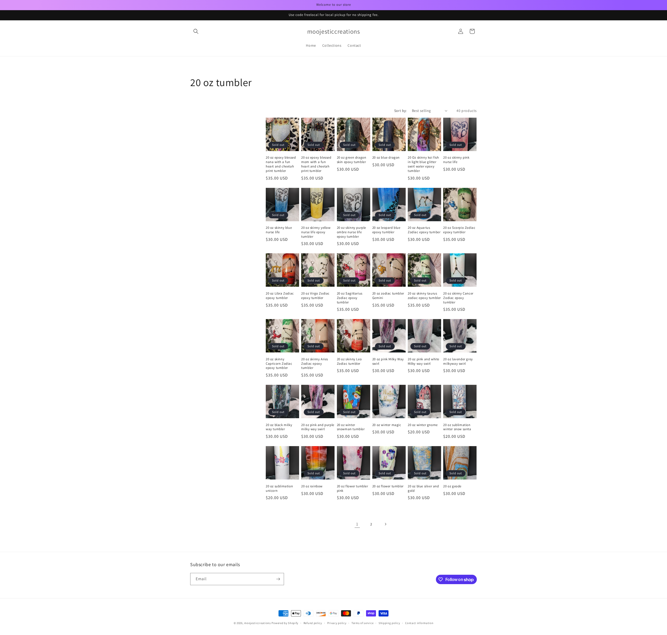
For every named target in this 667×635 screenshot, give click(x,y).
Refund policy (313, 623)
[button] (196, 31)
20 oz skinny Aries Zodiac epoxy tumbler (314, 363)
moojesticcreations (257, 623)
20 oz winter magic (386, 425)
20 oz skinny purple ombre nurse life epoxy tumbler (351, 232)
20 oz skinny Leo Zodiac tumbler (349, 361)
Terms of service (362, 623)
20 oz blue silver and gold (423, 488)
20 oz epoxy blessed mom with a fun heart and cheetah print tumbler (316, 164)
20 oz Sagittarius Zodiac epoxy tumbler (349, 297)
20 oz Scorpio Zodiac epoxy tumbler (459, 230)
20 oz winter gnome (423, 425)
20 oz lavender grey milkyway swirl (458, 361)
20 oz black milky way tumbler (279, 427)
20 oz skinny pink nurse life (456, 159)
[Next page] (385, 524)
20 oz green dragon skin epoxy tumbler (351, 159)
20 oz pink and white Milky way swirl (423, 361)
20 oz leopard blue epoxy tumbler (386, 230)
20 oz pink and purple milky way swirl (317, 427)
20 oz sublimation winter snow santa (457, 427)
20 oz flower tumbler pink (352, 488)
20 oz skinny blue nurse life (279, 230)
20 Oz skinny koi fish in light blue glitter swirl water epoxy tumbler (423, 164)
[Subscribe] (278, 579)
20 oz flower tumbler (388, 486)
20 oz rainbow (312, 486)
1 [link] (357, 524)
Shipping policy (389, 623)
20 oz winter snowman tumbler (351, 427)
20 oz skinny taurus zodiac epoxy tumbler (424, 295)
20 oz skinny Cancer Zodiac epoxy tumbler (458, 297)
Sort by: (400, 110)
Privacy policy (337, 623)
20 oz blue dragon (386, 157)
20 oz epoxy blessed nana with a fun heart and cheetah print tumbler (281, 164)
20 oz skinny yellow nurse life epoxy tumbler (315, 232)
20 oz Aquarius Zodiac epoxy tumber (424, 230)
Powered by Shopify (284, 623)
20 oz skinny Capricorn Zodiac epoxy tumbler (279, 363)
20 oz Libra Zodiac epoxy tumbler (280, 295)
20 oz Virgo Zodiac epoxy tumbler (315, 295)
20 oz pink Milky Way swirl (388, 361)
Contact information (419, 623)
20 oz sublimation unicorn (279, 488)
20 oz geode (452, 486)
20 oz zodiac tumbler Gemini (388, 295)
